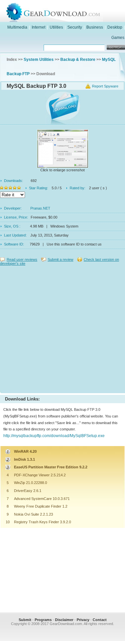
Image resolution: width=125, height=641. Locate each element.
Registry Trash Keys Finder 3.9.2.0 (42, 522)
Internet (38, 27)
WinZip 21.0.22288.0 (30, 483)
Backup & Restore (77, 59)
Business (94, 27)
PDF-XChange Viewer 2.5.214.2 (40, 475)
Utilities (56, 27)
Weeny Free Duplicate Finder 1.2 (40, 506)
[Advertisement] (62, 327)
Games (117, 37)
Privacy (83, 620)
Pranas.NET (40, 208)
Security (74, 27)
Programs (43, 620)
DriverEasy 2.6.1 (27, 491)
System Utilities (39, 59)
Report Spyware (105, 86)
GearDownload (69, 11)
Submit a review (60, 259)
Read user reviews (22, 259)
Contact (100, 620)
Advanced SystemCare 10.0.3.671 (42, 499)
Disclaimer (64, 620)
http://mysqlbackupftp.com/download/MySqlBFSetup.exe (54, 435)
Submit (25, 620)
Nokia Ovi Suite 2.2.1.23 (33, 514)
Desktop (114, 27)
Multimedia (17, 27)
